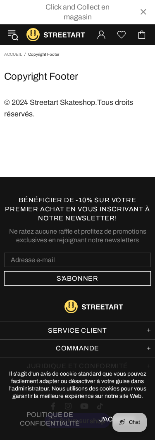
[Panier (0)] (142, 34)
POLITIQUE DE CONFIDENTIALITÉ (50, 419)
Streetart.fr (33, 34)
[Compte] (101, 34)
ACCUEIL (13, 54)
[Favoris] (121, 34)
